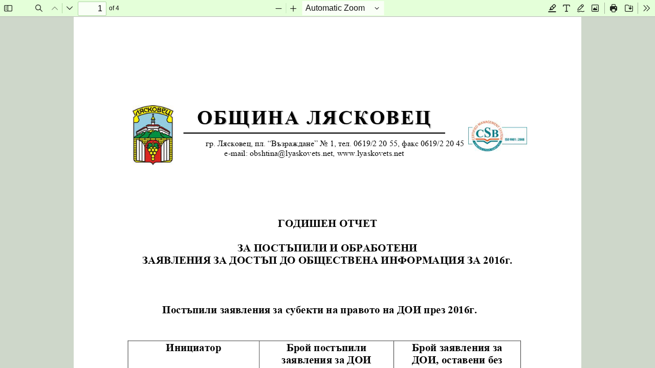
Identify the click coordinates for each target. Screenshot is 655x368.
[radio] (552, 8)
